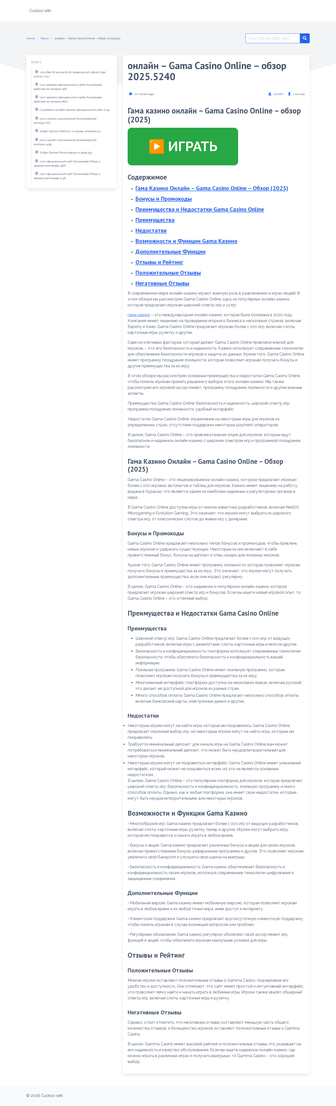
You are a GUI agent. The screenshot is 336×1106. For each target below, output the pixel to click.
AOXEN (278, 94)
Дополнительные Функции (171, 251)
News (44, 38)
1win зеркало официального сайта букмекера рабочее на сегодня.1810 (68, 99)
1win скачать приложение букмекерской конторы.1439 (65, 142)
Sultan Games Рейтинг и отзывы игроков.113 (70, 131)
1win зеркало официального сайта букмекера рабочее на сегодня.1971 (68, 87)
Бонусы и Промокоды (164, 198)
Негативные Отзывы (162, 283)
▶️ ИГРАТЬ (182, 146)
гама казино (139, 314)
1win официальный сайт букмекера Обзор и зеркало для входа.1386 (67, 164)
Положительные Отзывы (168, 272)
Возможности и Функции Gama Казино (186, 241)
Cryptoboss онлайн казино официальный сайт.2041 (75, 110)
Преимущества (155, 220)
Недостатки (151, 230)
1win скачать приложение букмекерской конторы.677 (65, 121)
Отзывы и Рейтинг (159, 262)
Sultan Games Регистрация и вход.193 (66, 152)
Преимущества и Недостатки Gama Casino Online (200, 209)
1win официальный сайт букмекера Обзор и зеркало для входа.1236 (67, 176)
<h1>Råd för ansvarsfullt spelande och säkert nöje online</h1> (70, 74)
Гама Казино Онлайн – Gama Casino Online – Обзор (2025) (212, 188)
